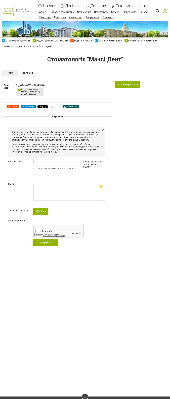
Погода (144, 12)
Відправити (46, 242)
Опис (10, 73)
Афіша (42, 12)
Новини (49, 6)
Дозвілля (98, 6)
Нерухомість (101, 12)
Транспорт (45, 17)
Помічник (108, 17)
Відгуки (28, 73)
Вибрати (42, 211)
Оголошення (84, 12)
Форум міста (92, 17)
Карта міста (130, 12)
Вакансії (115, 12)
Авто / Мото (75, 17)
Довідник (73, 6)
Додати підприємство (62, 12)
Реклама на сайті (131, 6)
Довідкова (60, 17)
